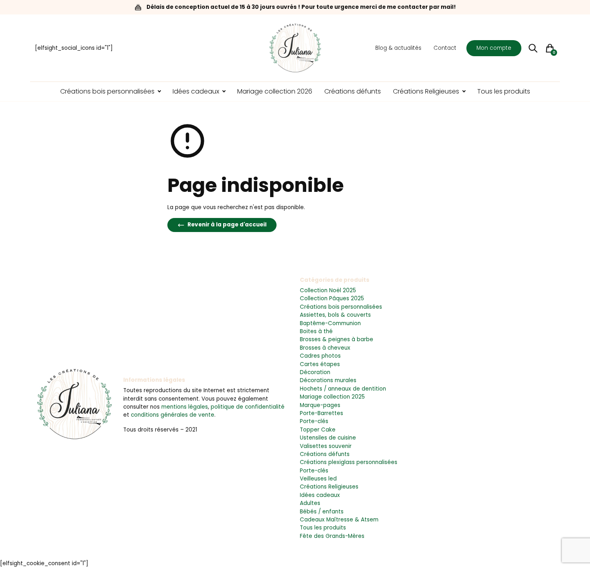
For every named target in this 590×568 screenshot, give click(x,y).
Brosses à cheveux (325, 348)
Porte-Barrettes (321, 413)
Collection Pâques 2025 (332, 298)
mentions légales (184, 407)
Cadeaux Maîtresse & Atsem (339, 519)
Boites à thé (316, 331)
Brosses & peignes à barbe (336, 339)
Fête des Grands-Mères (332, 536)
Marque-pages (320, 405)
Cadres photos (320, 356)
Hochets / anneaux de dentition (343, 389)
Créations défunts (325, 454)
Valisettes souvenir (326, 446)
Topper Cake (318, 430)
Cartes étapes (320, 364)
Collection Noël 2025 (328, 290)
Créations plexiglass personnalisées (348, 462)
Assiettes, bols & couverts (335, 315)
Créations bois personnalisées (341, 307)
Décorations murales (328, 380)
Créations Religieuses (329, 487)
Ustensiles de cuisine (328, 438)
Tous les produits (323, 527)
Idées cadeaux (320, 495)
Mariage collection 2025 (332, 397)
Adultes (310, 503)
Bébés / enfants (322, 511)
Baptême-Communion (330, 323)
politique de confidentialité (248, 407)
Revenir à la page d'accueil (226, 224)
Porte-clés (314, 421)
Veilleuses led (318, 478)
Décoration (315, 372)
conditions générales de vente (172, 415)
